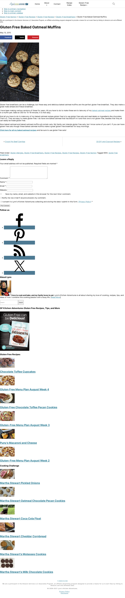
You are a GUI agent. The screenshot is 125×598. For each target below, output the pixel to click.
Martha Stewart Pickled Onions (20, 483)
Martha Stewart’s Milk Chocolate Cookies (26, 572)
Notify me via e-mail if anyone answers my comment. (24, 198)
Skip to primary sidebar (13, 13)
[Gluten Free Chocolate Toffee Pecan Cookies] (7, 402)
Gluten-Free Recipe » (84, 4)
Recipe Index (69, 4)
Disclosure (64, 593)
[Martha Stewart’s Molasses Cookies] (7, 549)
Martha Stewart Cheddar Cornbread (23, 536)
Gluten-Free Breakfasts (65, 17)
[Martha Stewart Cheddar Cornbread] (7, 532)
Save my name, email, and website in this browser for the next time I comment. (38, 194)
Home (37, 4)
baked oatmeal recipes (101, 110)
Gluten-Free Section (8, 17)
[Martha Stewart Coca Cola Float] (7, 514)
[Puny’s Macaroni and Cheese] (7, 438)
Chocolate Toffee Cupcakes (18, 371)
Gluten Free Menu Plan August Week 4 (24, 389)
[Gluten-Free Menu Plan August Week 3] (7, 420)
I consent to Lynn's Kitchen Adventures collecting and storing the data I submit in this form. (47, 202)
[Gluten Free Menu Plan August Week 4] (7, 385)
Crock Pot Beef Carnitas (15, 142)
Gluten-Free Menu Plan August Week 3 (25, 425)
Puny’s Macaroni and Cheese (18, 442)
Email (3, 186)
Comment (5, 178)
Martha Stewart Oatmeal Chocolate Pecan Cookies (32, 500)
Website (3, 190)
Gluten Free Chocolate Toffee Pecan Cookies (28, 407)
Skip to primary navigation (15, 9)
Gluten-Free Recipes (27, 17)
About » (46, 4)
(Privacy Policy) (84, 202)
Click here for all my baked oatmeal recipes (18, 130)
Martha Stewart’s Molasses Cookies (23, 554)
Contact (57, 4)
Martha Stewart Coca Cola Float (20, 518)
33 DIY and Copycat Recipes (108, 142)
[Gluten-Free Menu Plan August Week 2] (7, 456)
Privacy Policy (64, 591)
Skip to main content (12, 11)
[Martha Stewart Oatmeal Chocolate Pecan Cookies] (7, 496)
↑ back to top (62, 581)
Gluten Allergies (16, 153)
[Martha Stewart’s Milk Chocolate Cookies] (7, 567)
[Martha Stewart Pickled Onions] (7, 478)
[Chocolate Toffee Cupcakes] (7, 367)
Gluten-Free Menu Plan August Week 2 (25, 460)
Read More (55, 297)
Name (3, 182)
